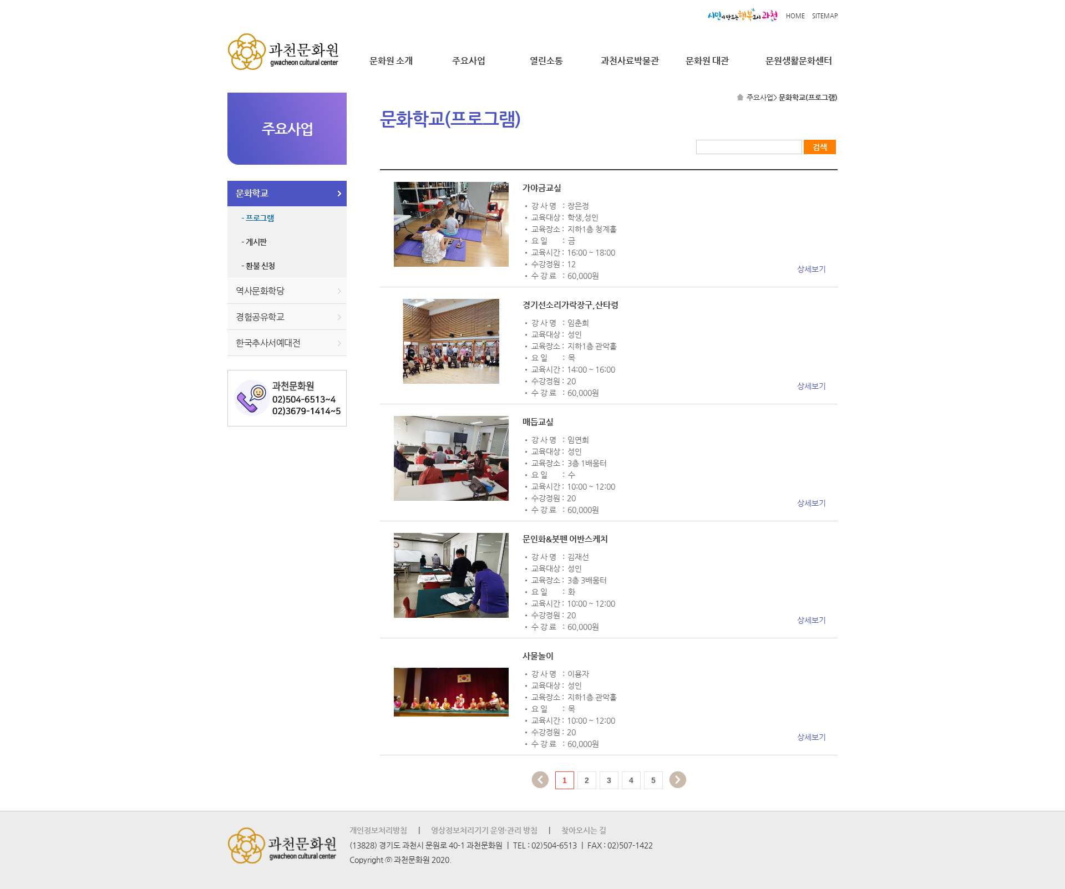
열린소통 (546, 60)
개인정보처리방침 (378, 830)
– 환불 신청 (258, 265)
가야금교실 (542, 187)
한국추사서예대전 (268, 343)
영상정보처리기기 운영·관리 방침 (484, 830)
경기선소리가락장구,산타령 (570, 304)
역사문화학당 (260, 291)
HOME (795, 15)
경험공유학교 (260, 317)
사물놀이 (538, 656)
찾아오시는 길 (583, 830)
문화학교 (252, 193)
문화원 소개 (391, 60)
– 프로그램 (257, 218)
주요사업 (468, 60)
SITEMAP (825, 15)
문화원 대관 (707, 60)
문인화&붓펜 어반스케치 (565, 538)
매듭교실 (538, 421)
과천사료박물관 (630, 60)
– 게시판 (254, 241)
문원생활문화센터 (798, 60)
